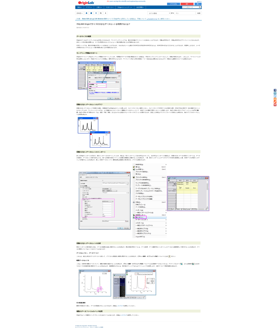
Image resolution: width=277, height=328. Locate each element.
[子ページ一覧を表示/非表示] (105, 13)
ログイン (199, 1)
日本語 (79, 13)
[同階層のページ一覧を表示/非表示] (101, 13)
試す (187, 4)
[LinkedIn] (275, 93)
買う (198, 4)
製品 (79, 7)
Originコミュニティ (124, 7)
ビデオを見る (173, 4)
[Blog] (275, 96)
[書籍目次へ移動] (91, 13)
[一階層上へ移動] (96, 13)
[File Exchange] (275, 101)
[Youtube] (275, 104)
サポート (109, 7)
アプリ (88, 7)
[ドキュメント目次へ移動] (86, 13)
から (172, 13)
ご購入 (98, 7)
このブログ (120, 306)
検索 (198, 13)
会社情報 (139, 7)
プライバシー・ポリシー (89, 327)
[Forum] (275, 99)
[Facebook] (275, 90)
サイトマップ (78, 327)
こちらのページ (152, 19)
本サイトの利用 (99, 327)
